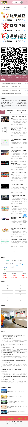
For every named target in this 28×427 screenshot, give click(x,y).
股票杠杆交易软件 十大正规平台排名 (19, 184)
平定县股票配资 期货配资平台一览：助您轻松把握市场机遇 (15, 83)
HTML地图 (20, 421)
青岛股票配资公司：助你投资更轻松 (14, 396)
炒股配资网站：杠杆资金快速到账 (18, 239)
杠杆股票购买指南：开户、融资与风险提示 (18, 196)
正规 (8, 291)
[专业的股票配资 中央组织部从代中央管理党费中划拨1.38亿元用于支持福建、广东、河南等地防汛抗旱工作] (14, 60)
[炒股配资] (4, 2)
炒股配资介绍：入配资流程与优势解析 (18, 173)
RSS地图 (16, 421)
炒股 (8, 297)
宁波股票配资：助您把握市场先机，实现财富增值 (12, 90)
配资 (8, 288)
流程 (8, 300)
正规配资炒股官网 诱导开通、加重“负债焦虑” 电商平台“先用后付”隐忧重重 (14, 377)
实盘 (20, 285)
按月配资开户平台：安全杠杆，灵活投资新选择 (18, 162)
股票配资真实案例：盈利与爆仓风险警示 (18, 139)
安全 (8, 285)
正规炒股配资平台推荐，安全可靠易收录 (18, 117)
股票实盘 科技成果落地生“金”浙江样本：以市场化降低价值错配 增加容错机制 (14, 344)
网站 (20, 300)
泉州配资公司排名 (15, 206)
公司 (8, 294)
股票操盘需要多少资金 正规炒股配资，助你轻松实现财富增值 (13, 360)
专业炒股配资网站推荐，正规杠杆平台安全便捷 (18, 151)
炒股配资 (3, 418)
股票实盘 (3, 80)
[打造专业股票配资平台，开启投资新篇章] (4, 391)
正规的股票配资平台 (22, 418)
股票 (20, 294)
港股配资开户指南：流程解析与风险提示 (18, 229)
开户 (20, 297)
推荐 (20, 291)
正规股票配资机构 (11, 418)
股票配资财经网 (17, 423)
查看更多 (14, 251)
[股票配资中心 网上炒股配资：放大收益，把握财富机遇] (4, 407)
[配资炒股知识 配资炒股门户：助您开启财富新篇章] (4, 412)
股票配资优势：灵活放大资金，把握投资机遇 (18, 217)
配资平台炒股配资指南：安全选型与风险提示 (18, 128)
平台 (20, 288)
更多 (25, 7)
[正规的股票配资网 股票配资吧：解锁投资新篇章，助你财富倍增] (4, 402)
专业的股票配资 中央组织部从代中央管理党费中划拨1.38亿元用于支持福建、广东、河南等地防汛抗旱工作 (14, 72)
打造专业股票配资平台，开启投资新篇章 (15, 391)
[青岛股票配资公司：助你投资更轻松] (4, 396)
